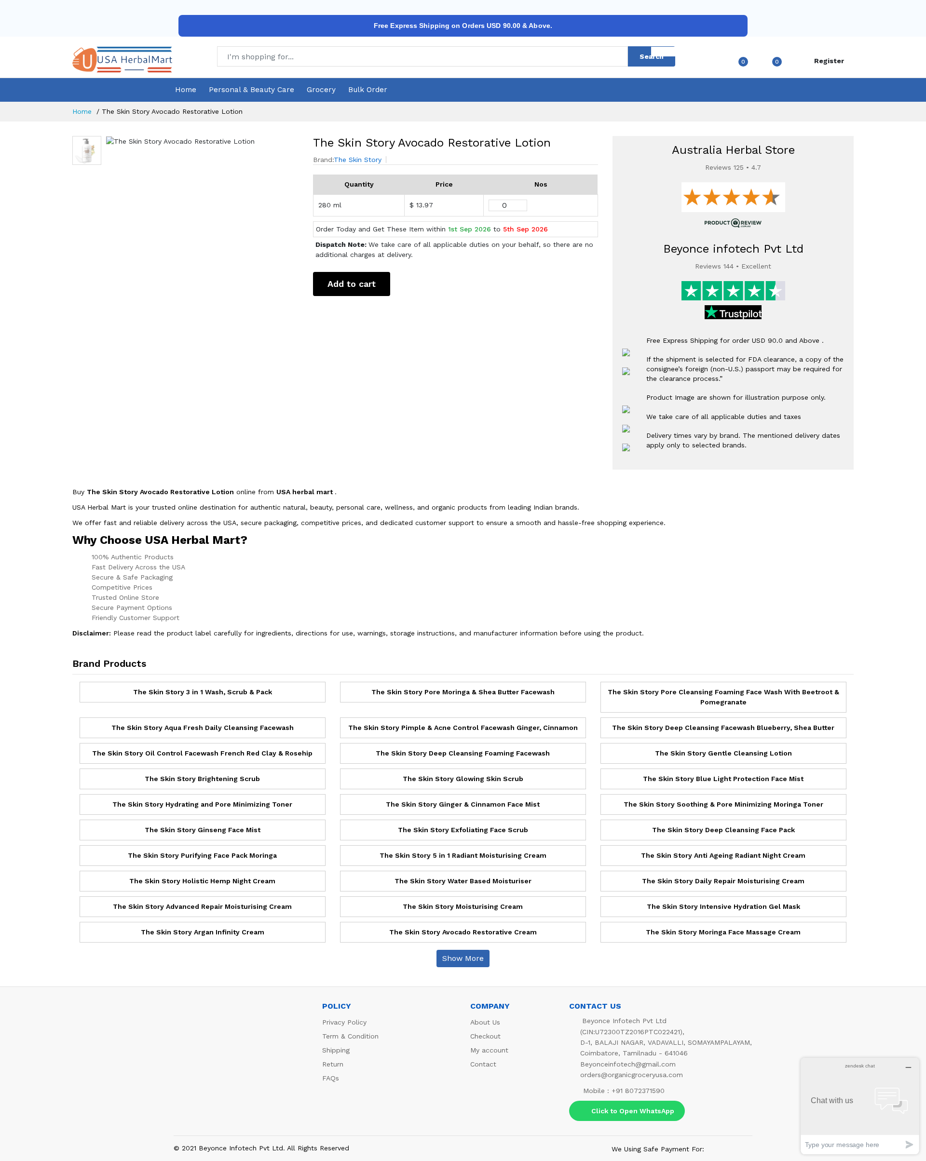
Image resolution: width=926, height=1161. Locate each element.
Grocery (321, 89)
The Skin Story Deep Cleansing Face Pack (723, 830)
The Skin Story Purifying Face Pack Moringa (202, 855)
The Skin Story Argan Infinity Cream (202, 932)
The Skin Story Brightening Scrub (202, 779)
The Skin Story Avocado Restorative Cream (463, 932)
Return (332, 1064)
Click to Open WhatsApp (632, 1111)
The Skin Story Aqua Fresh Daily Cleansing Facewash (202, 727)
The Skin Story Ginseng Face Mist (202, 830)
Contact (483, 1064)
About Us (485, 1022)
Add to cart (351, 284)
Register (829, 61)
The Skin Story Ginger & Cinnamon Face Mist (463, 804)
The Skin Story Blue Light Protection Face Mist (723, 779)
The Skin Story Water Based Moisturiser (463, 881)
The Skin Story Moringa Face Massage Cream (723, 932)
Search (652, 56)
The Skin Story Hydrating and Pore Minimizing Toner (202, 804)
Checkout (485, 1036)
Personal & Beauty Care (251, 89)
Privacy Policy (344, 1022)
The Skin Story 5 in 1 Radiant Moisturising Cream (463, 855)
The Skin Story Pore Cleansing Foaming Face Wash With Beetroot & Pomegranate (723, 697)
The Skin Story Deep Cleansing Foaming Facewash (463, 753)
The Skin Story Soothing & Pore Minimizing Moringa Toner (723, 804)
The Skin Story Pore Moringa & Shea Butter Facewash (463, 692)
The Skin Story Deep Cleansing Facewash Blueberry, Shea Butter (723, 727)
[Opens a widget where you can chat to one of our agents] (860, 1106)
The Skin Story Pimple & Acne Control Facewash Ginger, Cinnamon (463, 727)
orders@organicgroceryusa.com (631, 1075)
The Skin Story (357, 159)
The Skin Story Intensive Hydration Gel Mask (723, 906)
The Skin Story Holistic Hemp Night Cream (202, 881)
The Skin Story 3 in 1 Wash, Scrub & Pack (202, 692)
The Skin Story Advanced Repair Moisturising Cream (202, 906)
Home (185, 89)
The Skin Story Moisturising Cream (463, 906)
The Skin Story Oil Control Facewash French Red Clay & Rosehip (202, 753)
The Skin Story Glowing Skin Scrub (463, 779)
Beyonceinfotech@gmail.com (628, 1064)
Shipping (336, 1050)
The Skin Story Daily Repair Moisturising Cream (723, 881)
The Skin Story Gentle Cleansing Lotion (723, 753)
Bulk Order (367, 89)
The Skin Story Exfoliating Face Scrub (463, 830)
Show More (463, 958)
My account (489, 1050)
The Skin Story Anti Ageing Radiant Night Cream (723, 855)
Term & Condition (350, 1036)
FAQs (330, 1078)
